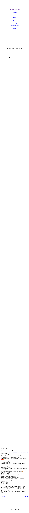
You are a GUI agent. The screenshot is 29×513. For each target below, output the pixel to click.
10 (25, 496)
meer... (2, 439)
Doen (14, 20)
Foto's (14, 31)
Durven (14, 17)
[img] (14, 4)
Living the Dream (14, 25)
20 (27, 496)
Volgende (3, 496)
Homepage (14, 12)
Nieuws (14, 28)
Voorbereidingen (14, 23)
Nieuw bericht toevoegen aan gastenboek (18, 452)
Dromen (14, 15)
